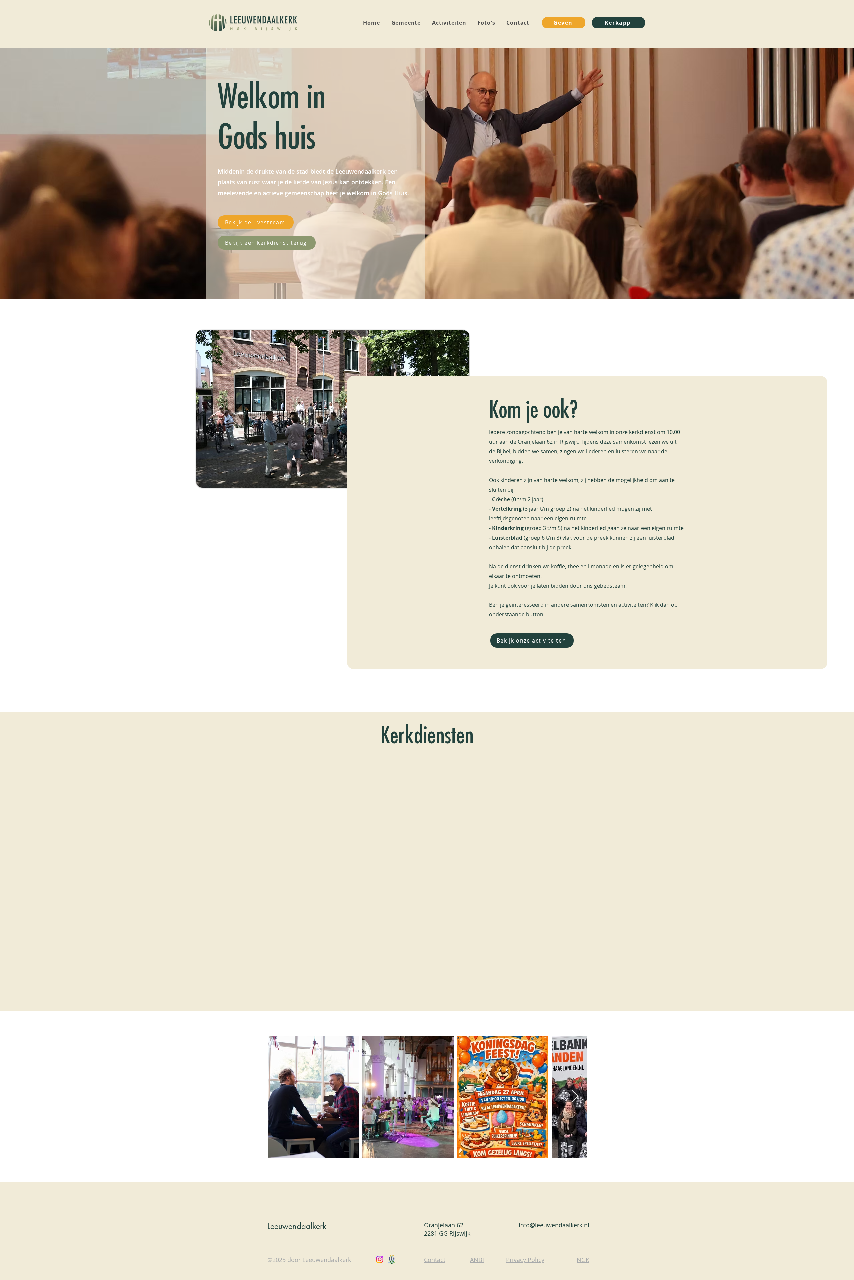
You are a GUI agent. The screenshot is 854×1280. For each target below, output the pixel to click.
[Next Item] (575, 1096)
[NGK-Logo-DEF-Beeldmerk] (391, 1259)
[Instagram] (379, 1259)
